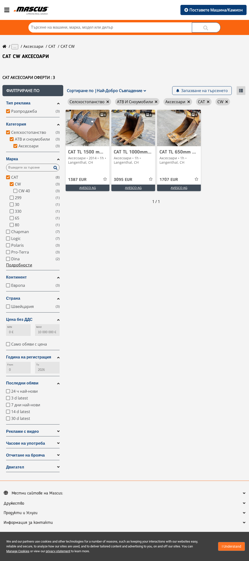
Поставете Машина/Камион (216, 10)
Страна (13, 298)
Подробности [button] (19, 265)
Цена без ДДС (19, 319)
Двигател (15, 467)
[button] (32, 90)
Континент (16, 277)
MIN (9, 327)
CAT (51, 46)
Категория (16, 124)
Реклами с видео (22, 431)
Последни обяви (22, 383)
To (37, 364)
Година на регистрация (28, 357)
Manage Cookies (17, 551)
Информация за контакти (28, 522)
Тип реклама (18, 103)
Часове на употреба (25, 443)
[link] (87, 128)
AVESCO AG (87, 188)
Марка (12, 159)
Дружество (14, 503)
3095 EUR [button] (123, 180)
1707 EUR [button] (169, 180)
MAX (39, 327)
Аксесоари (33, 46)
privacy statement (58, 551)
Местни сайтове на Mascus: (37, 493)
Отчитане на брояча (25, 455)
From (10, 364)
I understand (231, 546)
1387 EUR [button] (77, 180)
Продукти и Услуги (20, 513)
